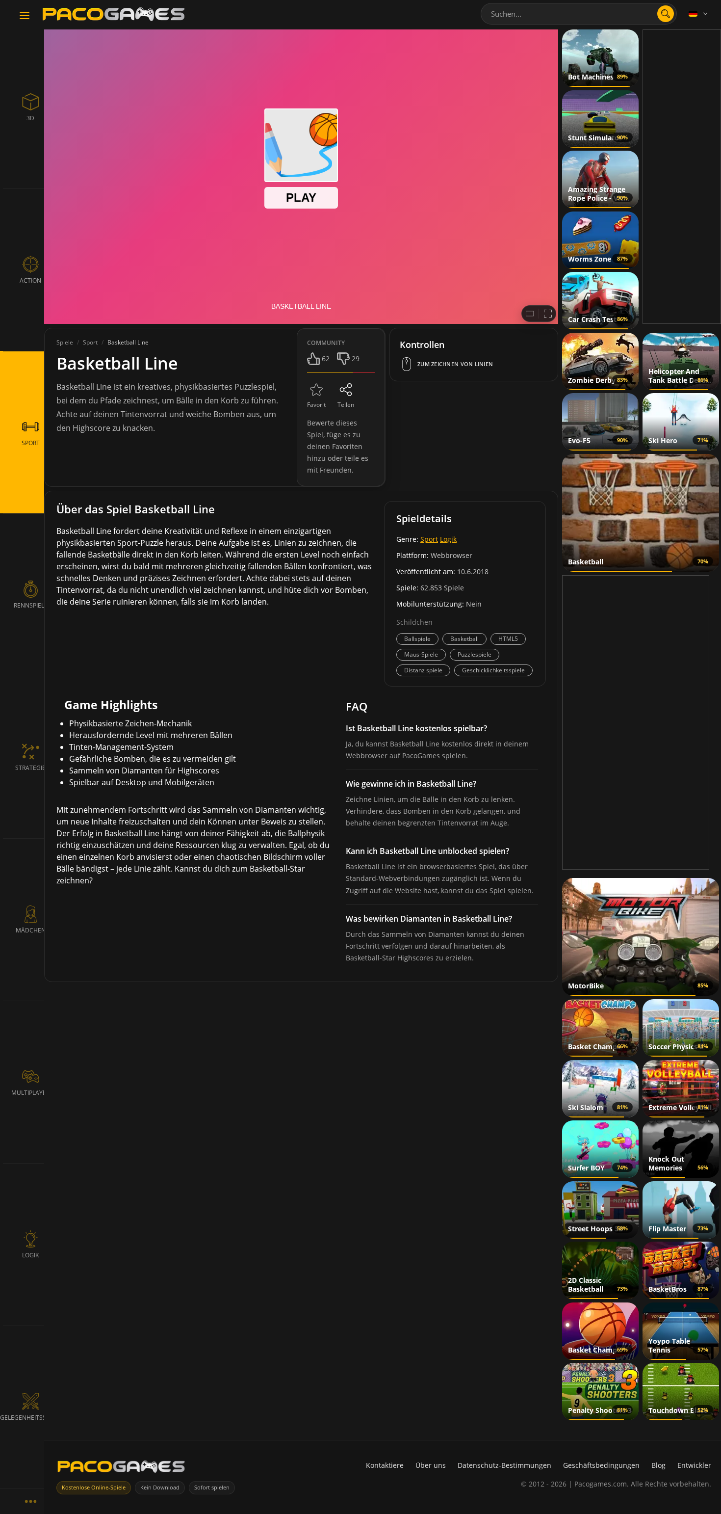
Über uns (430, 1465)
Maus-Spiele (421, 654)
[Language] (699, 14)
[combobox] (579, 14)
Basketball (464, 639)
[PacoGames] (121, 1468)
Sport (429, 539)
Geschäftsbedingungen (601, 1465)
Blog (658, 1465)
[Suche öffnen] (665, 13)
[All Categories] (30, 1501)
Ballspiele (417, 639)
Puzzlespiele (474, 654)
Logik (448, 539)
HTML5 (508, 639)
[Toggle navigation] (24, 16)
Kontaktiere (385, 1465)
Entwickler (694, 1465)
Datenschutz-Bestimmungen (504, 1465)
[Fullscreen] (548, 313)
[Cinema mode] (530, 313)
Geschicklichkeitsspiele (493, 670)
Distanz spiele (423, 670)
